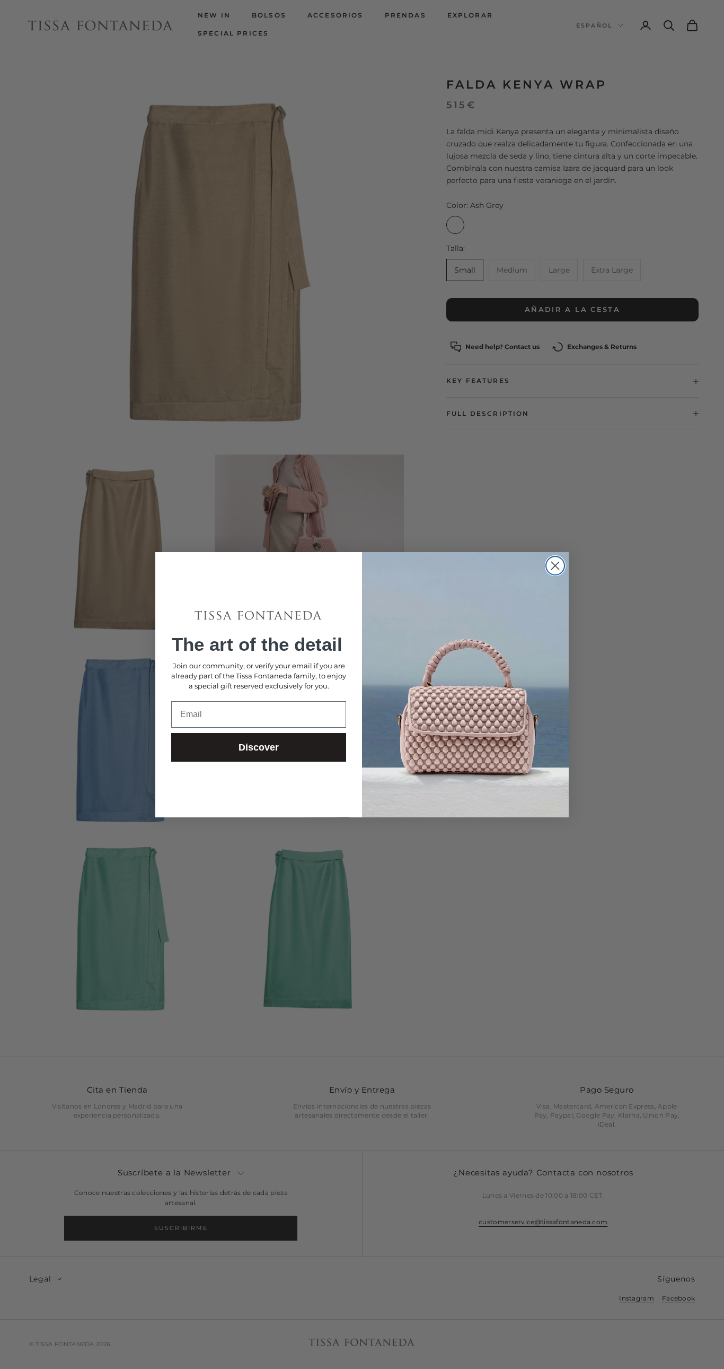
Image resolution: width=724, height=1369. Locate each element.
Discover (259, 747)
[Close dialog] (555, 565)
